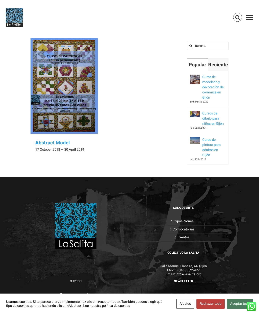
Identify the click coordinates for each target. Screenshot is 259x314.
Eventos (183, 237)
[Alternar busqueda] (237, 17)
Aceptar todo (240, 303)
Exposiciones (183, 221)
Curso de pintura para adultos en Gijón (211, 147)
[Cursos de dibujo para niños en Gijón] (195, 113)
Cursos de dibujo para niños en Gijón (213, 118)
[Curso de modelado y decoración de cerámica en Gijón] (195, 77)
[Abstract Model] (64, 86)
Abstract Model (52, 142)
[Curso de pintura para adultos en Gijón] (195, 139)
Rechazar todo (210, 303)
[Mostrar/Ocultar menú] (249, 17)
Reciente (218, 64)
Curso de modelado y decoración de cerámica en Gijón (213, 87)
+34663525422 (188, 270)
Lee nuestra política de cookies (106, 305)
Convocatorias (184, 229)
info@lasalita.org (188, 274)
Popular (197, 64)
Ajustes (185, 303)
